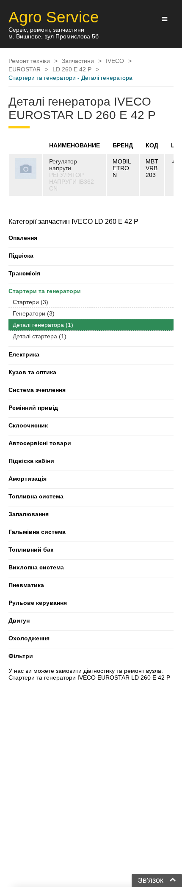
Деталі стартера (39, 336)
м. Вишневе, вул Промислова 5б (53, 36)
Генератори (34, 313)
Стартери (30, 302)
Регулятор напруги (63, 164)
